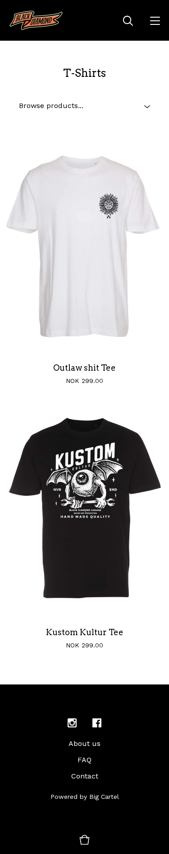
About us (84, 743)
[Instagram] (72, 723)
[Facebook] (97, 723)
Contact (84, 776)
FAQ (84, 759)
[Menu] (155, 20)
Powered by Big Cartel (84, 796)
